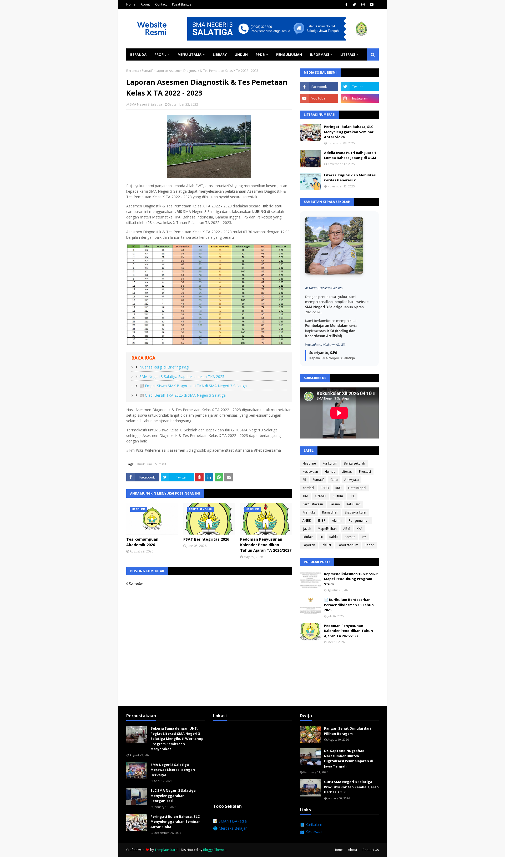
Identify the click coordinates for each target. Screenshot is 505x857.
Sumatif (147, 70)
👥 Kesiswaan (312, 831)
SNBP (321, 520)
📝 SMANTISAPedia (230, 821)
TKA (305, 496)
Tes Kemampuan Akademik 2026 (142, 542)
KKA (359, 528)
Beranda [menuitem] (138, 54)
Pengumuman (359, 520)
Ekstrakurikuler (356, 512)
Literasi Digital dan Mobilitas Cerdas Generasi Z (350, 178)
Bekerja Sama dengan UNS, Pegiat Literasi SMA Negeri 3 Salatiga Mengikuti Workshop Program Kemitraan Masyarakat (177, 738)
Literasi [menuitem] (347, 54)
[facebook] (346, 4)
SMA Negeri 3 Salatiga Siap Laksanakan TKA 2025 (181, 376)
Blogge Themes (214, 850)
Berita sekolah (354, 463)
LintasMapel (357, 488)
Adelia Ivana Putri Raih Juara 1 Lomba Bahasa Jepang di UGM (350, 155)
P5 (304, 479)
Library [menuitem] (220, 54)
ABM (346, 528)
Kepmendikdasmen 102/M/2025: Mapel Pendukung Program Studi (351, 578)
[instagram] (363, 4)
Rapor (369, 545)
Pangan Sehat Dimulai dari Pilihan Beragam (347, 731)
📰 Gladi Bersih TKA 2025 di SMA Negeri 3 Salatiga (182, 395)
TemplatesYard (166, 850)
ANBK (306, 520)
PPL (352, 496)
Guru (334, 479)
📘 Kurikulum (311, 824)
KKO (338, 488)
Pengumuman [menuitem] (289, 54)
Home (130, 4)
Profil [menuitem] (160, 54)
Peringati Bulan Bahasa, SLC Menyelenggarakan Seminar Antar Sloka (348, 131)
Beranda (132, 70)
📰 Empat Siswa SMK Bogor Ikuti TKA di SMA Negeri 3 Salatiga (193, 385)
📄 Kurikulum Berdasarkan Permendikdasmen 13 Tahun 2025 (349, 604)
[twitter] (354, 4)
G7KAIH (320, 496)
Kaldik (333, 537)
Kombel (308, 488)
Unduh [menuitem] (241, 54)
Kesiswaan (310, 471)
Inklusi (326, 545)
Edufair (307, 537)
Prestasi (365, 471)
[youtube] (371, 4)
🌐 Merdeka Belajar (230, 828)
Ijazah (306, 528)
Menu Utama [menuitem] (189, 54)
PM (364, 537)
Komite (350, 537)
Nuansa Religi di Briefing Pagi (164, 367)
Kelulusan (353, 504)
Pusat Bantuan (182, 4)
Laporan (308, 545)
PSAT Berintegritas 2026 (206, 539)
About (145, 4)
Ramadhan (330, 512)
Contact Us (370, 850)
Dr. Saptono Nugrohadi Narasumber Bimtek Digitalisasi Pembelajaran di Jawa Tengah (348, 758)
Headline (309, 463)
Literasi (347, 471)
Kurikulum (144, 464)
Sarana (335, 504)
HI (321, 537)
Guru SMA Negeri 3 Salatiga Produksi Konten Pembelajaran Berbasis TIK (351, 786)
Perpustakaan (312, 504)
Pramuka (309, 512)
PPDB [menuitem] (260, 54)
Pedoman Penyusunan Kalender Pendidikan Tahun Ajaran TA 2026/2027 (265, 545)
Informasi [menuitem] (319, 54)
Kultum (338, 496)
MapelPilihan (327, 528)
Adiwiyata (351, 479)
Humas (330, 471)
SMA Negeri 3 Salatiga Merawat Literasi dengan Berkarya (172, 769)
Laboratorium (347, 545)
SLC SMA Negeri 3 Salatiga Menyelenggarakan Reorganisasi (173, 795)
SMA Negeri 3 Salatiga (146, 104)
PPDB (325, 488)
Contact (161, 4)
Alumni (337, 520)
